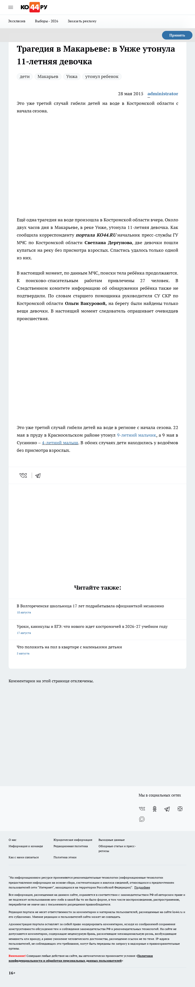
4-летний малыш (60, 443)
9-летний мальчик (136, 435)
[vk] (23, 475)
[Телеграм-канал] (167, 809)
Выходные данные (112, 840)
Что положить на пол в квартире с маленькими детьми (69, 649)
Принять (177, 35)
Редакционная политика (71, 846)
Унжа (71, 76)
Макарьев (48, 76)
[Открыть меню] (11, 7)
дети (25, 76)
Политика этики (65, 857)
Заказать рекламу (82, 21)
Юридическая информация (73, 840)
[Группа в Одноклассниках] (154, 809)
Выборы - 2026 (46, 21)
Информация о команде (26, 846)
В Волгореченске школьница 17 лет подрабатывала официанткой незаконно (90, 608)
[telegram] (40, 475)
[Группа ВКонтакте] (142, 809)
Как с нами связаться (24, 857)
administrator (163, 93)
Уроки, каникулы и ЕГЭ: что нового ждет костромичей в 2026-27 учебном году (92, 629)
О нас (13, 840)
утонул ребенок (102, 76)
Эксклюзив (16, 21)
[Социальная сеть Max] (142, 819)
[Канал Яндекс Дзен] (180, 809)
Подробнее (142, 887)
